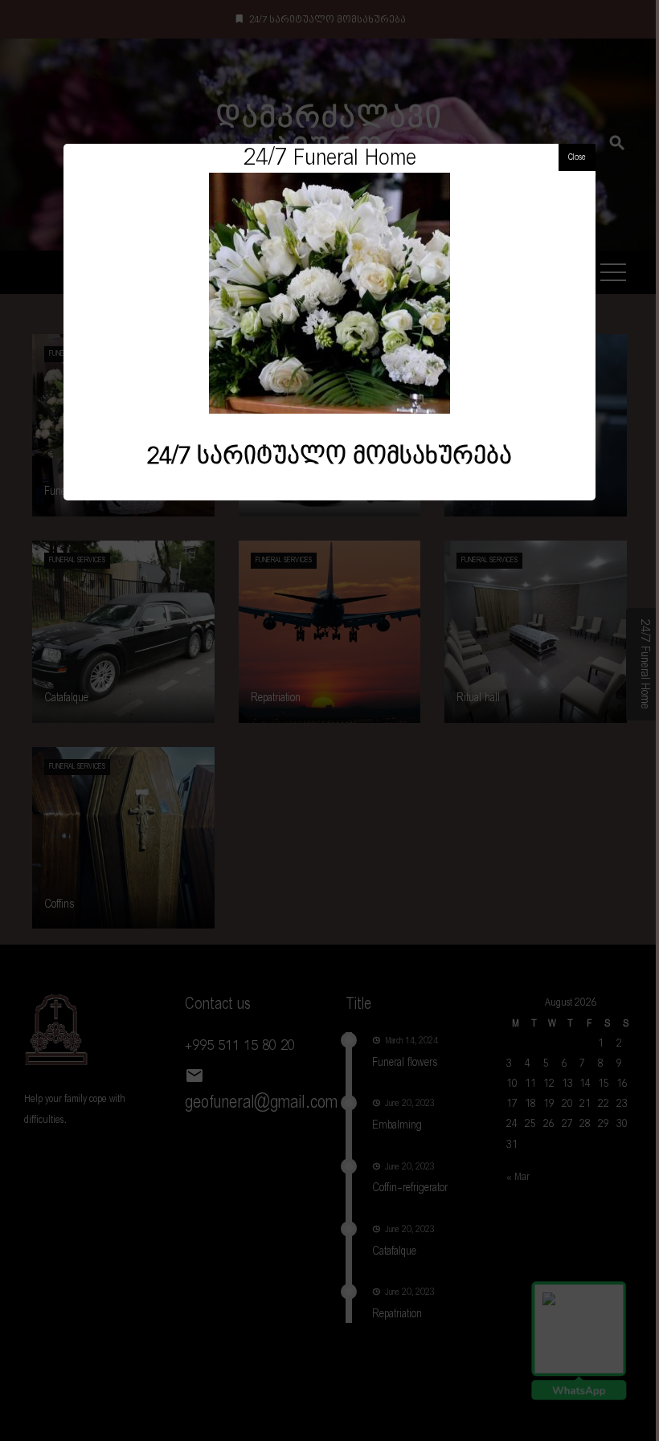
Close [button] (577, 157)
